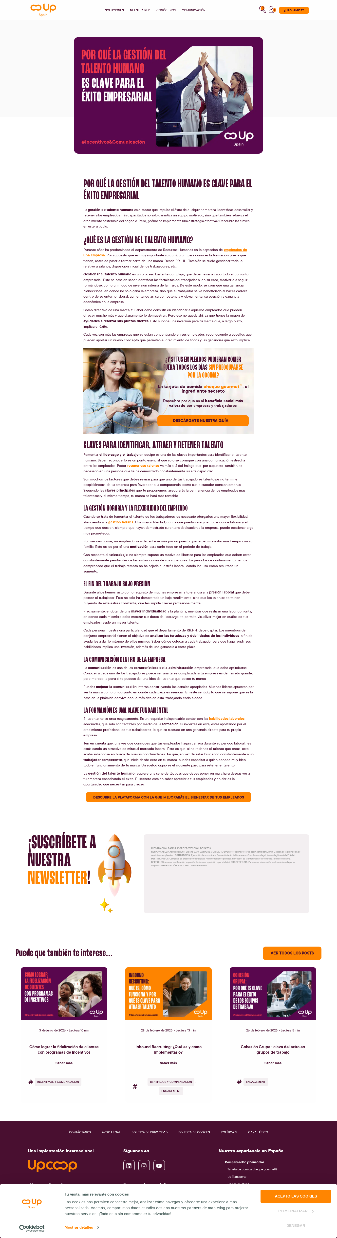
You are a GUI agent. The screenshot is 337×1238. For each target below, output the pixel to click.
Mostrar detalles (79, 1227)
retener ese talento (143, 465)
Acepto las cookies (296, 1196)
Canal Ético (258, 1132)
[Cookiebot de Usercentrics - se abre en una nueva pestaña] (32, 1228)
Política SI (229, 1132)
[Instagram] (144, 1165)
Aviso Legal (111, 1132)
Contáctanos (80, 1132)
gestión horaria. (121, 522)
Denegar (295, 1225)
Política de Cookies (194, 1132)
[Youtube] (159, 1165)
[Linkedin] (129, 1165)
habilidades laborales (226, 718)
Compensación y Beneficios (244, 1162)
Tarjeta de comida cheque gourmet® (252, 1169)
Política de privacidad (149, 1132)
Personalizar (293, 1211)
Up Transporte (236, 1177)
